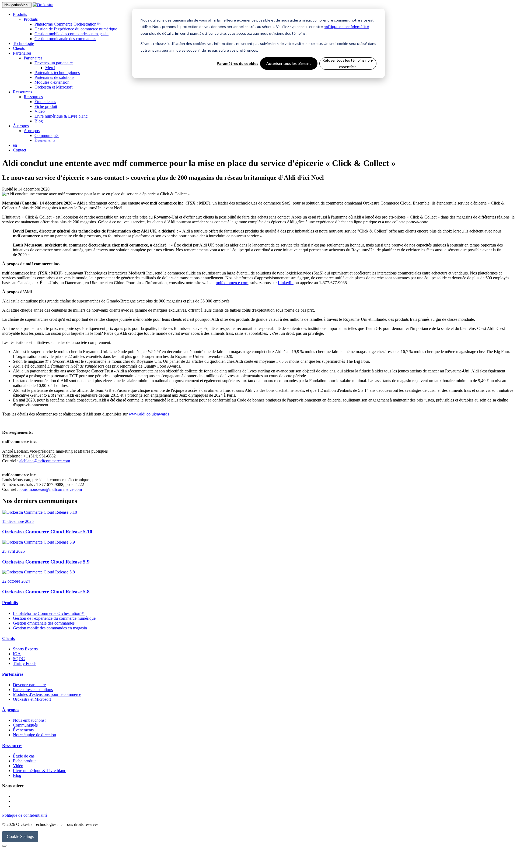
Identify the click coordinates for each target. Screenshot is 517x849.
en (15, 145)
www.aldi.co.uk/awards (149, 414)
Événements (44, 140)
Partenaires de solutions (54, 77)
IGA (17, 653)
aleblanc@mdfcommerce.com (44, 461)
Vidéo (39, 111)
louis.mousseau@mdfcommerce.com (50, 489)
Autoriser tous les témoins (288, 63)
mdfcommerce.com (232, 282)
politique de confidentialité (346, 26)
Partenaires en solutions (33, 689)
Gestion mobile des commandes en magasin (71, 33)
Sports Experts (25, 649)
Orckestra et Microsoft (53, 87)
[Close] (4, 846)
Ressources (22, 92)
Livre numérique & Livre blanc (61, 116)
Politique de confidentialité (24, 815)
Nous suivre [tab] (13, 786)
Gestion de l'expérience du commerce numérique (75, 29)
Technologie (23, 43)
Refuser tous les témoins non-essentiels (347, 63)
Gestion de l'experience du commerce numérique (54, 618)
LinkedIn (286, 282)
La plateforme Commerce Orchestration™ (49, 613)
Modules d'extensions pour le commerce (47, 694)
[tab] (258, 602)
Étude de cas (45, 101)
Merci (50, 67)
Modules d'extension (51, 82)
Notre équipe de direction (34, 734)
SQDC (19, 658)
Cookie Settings (20, 836)
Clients (19, 48)
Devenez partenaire (29, 684)
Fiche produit (45, 106)
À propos (21, 126)
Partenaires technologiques (57, 72)
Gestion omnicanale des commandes (65, 38)
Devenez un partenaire (53, 63)
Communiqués (46, 135)
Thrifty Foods (24, 663)
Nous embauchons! (29, 720)
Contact (19, 150)
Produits (20, 14)
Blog (38, 121)
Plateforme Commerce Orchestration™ (67, 24)
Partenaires (22, 53)
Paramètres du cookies (237, 63)
